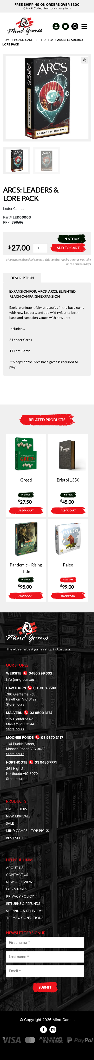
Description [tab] (22, 278)
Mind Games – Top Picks (27, 831)
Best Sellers (17, 838)
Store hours (15, 704)
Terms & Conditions (24, 918)
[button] (84, 60)
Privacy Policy (20, 896)
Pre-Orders (16, 809)
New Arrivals (18, 816)
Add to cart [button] (26, 510)
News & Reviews (20, 882)
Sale (10, 823)
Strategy (46, 40)
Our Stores (16, 889)
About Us (14, 868)
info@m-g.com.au (20, 679)
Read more (68, 595)
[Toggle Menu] (85, 28)
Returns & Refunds (23, 903)
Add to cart (68, 248)
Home (6, 40)
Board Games (24, 40)
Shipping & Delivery (24, 911)
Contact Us (17, 875)
